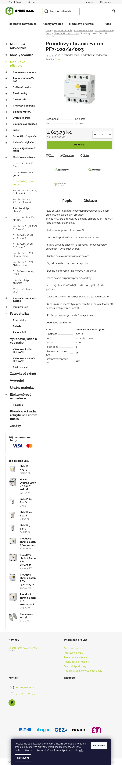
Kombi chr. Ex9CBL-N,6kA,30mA (24, 264)
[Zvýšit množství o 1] (110, 134)
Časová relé (19, 99)
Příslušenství (20, 367)
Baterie (17, 326)
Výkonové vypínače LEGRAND (24, 359)
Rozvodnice (19, 320)
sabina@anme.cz (25, 687)
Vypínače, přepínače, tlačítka (25, 299)
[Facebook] (11, 702)
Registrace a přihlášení (76, 661)
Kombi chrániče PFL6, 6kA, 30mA (25, 192)
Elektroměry (20, 93)
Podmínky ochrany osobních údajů (83, 670)
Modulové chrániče (24, 157)
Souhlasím (99, 745)
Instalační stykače (23, 142)
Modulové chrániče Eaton (23, 165)
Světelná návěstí (22, 87)
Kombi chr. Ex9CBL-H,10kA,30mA (24, 254)
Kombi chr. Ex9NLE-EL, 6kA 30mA (25, 228)
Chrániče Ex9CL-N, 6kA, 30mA (23, 246)
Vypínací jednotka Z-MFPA (25, 150)
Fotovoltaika (19, 313)
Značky (15, 426)
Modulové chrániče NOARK (23, 219)
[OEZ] (61, 729)
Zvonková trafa (21, 117)
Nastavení (23, 757)
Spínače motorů (22, 111)
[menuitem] (23, 24)
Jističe (16, 130)
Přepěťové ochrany (24, 105)
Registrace (105, 2)
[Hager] (43, 729)
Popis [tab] (67, 200)
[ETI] (96, 729)
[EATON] (25, 729)
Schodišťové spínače (25, 136)
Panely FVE (19, 332)
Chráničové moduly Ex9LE (24, 272)
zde (81, 750)
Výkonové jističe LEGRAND (22, 350)
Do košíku (79, 144)
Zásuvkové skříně (23, 373)
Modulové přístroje (17, 63)
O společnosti (15, 2)
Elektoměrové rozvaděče (21, 396)
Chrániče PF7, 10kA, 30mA (23, 183)
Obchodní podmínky (75, 666)
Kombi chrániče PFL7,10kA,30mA (22, 201)
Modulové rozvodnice (18, 46)
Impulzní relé (20, 307)
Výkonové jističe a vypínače (23, 340)
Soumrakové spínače (25, 124)
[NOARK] (78, 729)
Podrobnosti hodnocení (94, 55)
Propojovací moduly (24, 72)
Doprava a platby (73, 652)
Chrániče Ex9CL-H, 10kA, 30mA (23, 236)
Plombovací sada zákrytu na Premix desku (23, 415)
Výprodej (17, 380)
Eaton (58, 59)
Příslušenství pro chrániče (22, 210)
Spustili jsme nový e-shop (22, 648)
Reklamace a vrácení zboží (78, 657)
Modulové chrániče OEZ (23, 290)
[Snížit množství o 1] (95, 134)
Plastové (18, 405)
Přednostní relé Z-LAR (23, 80)
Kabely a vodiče (22, 55)
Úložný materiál (22, 387)
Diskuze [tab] (90, 200)
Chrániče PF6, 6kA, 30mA (23, 174)
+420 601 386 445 (25, 694)
